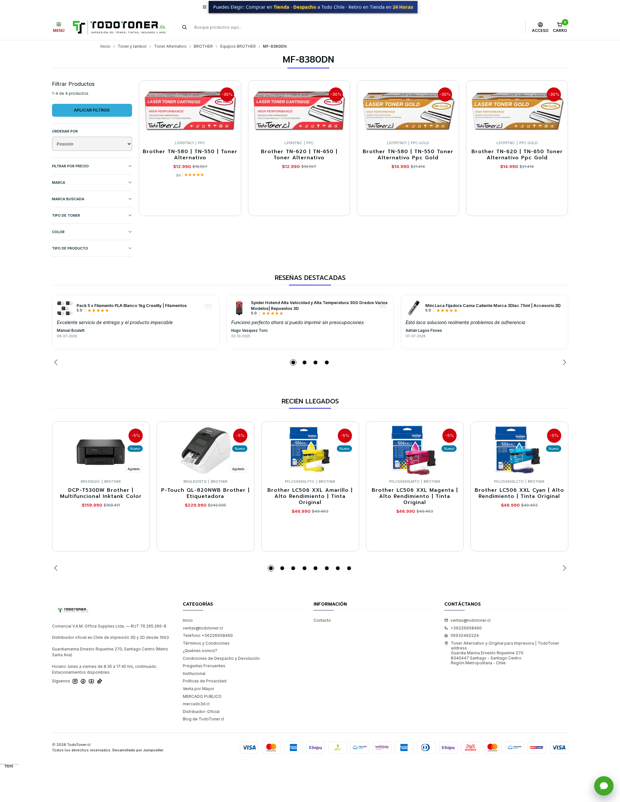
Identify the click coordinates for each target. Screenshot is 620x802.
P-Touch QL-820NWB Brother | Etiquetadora (205, 493)
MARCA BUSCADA (68, 199)
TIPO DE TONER (66, 215)
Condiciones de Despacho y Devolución (221, 658)
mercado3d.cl (196, 703)
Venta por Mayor (198, 688)
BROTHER (203, 46)
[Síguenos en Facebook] (83, 681)
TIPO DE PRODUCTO (70, 248)
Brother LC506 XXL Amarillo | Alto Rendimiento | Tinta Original (310, 496)
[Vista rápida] (230, 109)
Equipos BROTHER (238, 46)
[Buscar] (184, 27)
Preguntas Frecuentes (204, 665)
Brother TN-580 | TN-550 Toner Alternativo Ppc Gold (408, 155)
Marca (58, 182)
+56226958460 (466, 628)
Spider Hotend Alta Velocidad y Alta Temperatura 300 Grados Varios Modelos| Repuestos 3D (319, 305)
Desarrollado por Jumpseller (137, 750)
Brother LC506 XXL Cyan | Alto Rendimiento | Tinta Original (519, 493)
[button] (293, 362)
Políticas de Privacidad (204, 680)
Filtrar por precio (70, 166)
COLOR (58, 232)
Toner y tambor (132, 46)
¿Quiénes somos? (200, 650)
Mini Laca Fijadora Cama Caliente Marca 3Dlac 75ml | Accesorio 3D (493, 305)
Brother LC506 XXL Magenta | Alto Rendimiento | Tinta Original (415, 496)
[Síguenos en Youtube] (91, 681)
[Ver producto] (65, 308)
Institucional (194, 673)
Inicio (105, 46)
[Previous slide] (57, 362)
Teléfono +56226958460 (208, 635)
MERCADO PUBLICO (202, 696)
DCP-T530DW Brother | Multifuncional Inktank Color (101, 493)
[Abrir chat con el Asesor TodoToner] (604, 786)
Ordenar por (65, 131)
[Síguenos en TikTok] (99, 681)
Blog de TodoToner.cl (203, 719)
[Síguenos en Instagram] (75, 681)
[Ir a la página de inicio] (119, 27)
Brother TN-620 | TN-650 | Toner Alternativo (299, 155)
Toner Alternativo (170, 46)
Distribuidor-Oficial (201, 711)
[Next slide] (563, 362)
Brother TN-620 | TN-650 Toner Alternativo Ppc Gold (517, 155)
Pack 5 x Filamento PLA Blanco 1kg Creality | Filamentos (132, 305)
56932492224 (464, 635)
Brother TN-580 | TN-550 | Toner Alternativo (190, 155)
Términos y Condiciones (206, 643)
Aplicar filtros (92, 110)
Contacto (322, 620)
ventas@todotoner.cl (203, 628)
